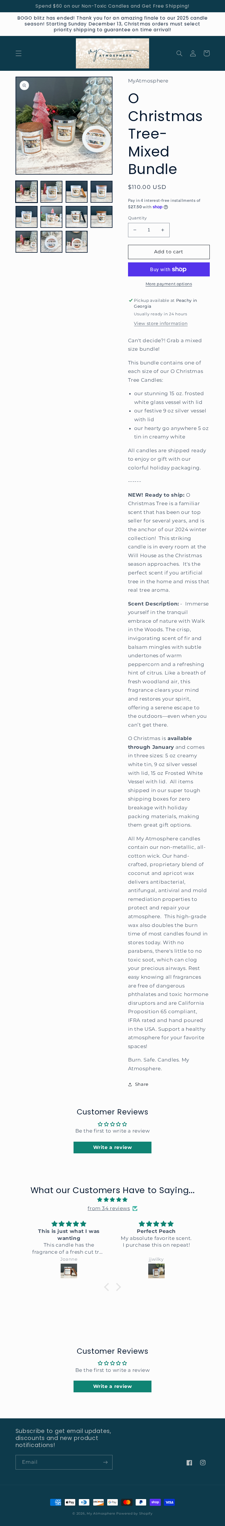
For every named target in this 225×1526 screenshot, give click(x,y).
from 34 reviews (109, 1208)
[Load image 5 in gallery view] (27, 217)
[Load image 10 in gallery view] (51, 242)
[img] (112, 1199)
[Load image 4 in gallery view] (101, 192)
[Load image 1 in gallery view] (27, 192)
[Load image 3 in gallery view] (77, 192)
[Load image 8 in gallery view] (101, 217)
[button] (18, 53)
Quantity (137, 218)
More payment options (169, 284)
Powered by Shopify (134, 1513)
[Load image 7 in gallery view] (77, 217)
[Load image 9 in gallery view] (27, 242)
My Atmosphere (101, 1513)
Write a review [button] (112, 1147)
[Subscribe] (105, 1462)
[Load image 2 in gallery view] (51, 192)
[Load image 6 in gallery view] (51, 217)
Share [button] (142, 1084)
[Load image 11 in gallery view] (77, 242)
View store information (161, 323)
